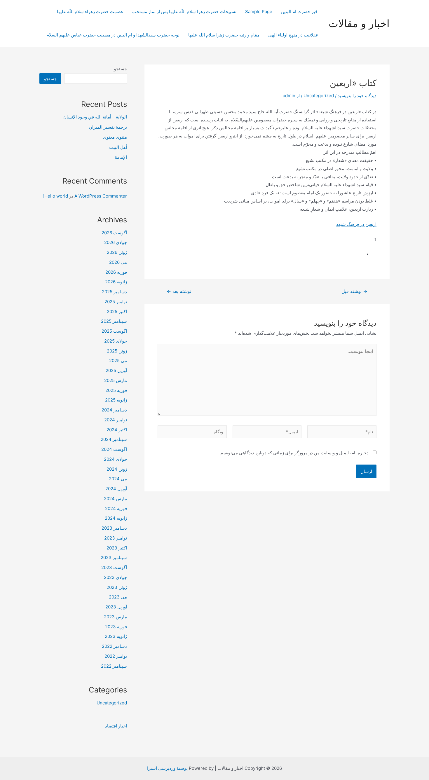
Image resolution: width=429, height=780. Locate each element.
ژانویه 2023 (116, 636)
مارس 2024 (115, 498)
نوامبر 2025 (115, 301)
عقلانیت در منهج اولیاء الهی (293, 35)
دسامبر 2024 (114, 410)
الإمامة (121, 157)
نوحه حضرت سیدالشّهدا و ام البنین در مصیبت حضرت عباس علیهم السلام (112, 35)
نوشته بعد (179, 291)
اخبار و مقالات (359, 23)
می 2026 (118, 262)
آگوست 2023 (114, 567)
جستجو (120, 68)
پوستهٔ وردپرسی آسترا (167, 768)
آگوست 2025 (114, 331)
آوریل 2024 (116, 488)
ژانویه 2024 (116, 518)
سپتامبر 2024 (114, 439)
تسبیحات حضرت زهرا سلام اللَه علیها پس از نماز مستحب (184, 11)
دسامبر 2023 (114, 528)
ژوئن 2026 (117, 252)
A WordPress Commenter (100, 196)
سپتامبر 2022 (114, 666)
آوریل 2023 (116, 607)
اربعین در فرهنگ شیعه (356, 224)
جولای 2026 (115, 242)
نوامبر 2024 (115, 420)
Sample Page (258, 11)
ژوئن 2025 (117, 351)
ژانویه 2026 (116, 282)
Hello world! (55, 196)
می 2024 (118, 478)
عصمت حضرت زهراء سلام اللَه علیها (90, 11)
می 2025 (118, 360)
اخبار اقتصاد (116, 726)
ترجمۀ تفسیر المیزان (108, 127)
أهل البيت (118, 147)
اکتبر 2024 (117, 429)
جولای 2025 (115, 341)
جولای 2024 (115, 459)
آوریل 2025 (116, 370)
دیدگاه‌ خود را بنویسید (357, 95)
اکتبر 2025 (117, 311)
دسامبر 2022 (114, 646)
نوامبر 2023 (115, 538)
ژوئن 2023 (117, 587)
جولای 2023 (115, 577)
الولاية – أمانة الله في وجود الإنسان (95, 117)
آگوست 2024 (114, 449)
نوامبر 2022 (115, 656)
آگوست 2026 (114, 232)
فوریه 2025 (116, 390)
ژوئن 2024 (117, 469)
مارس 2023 (115, 617)
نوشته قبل (354, 291)
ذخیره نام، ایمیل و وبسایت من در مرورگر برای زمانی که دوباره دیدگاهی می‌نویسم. (294, 453)
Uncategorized (319, 95)
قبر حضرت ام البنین (299, 11)
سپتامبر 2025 (114, 321)
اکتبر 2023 (117, 548)
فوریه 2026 (116, 272)
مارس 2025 (115, 380)
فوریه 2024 (116, 508)
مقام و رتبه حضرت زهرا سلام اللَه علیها (223, 35)
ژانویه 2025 (116, 400)
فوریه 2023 (116, 626)
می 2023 (118, 597)
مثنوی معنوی (115, 137)
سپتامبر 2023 (114, 557)
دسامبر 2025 (114, 291)
